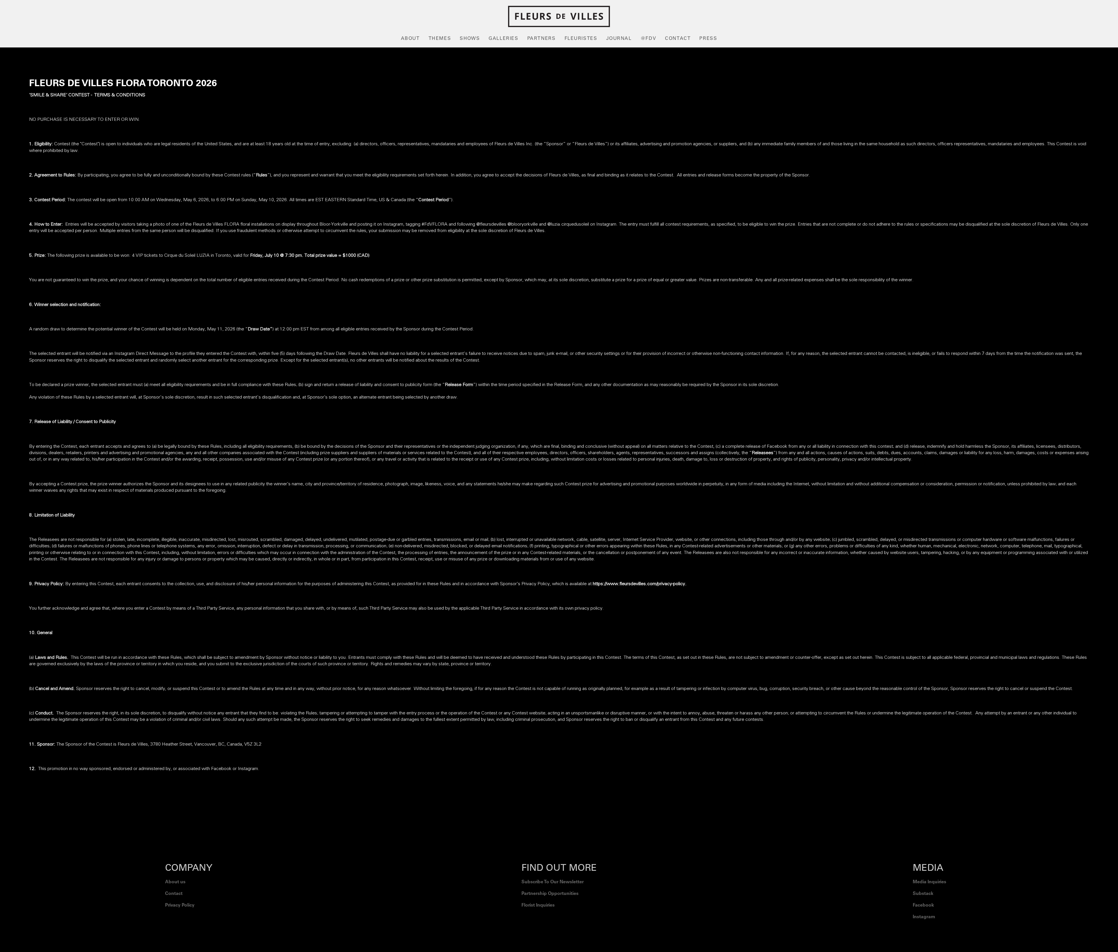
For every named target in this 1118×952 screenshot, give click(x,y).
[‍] (929, 931)
